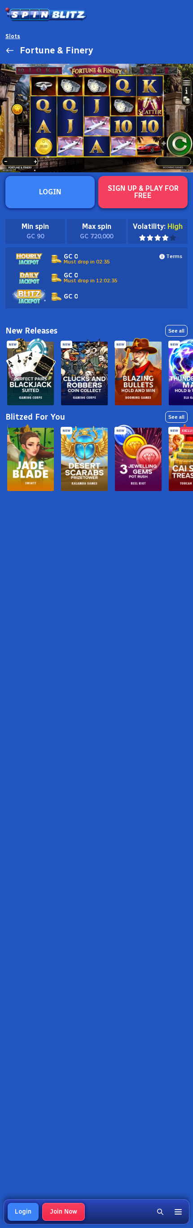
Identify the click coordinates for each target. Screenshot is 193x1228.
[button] (160, 1212)
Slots (12, 36)
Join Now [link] (63, 1211)
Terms (174, 256)
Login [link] (23, 1211)
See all (176, 331)
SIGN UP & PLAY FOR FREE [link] (143, 192)
